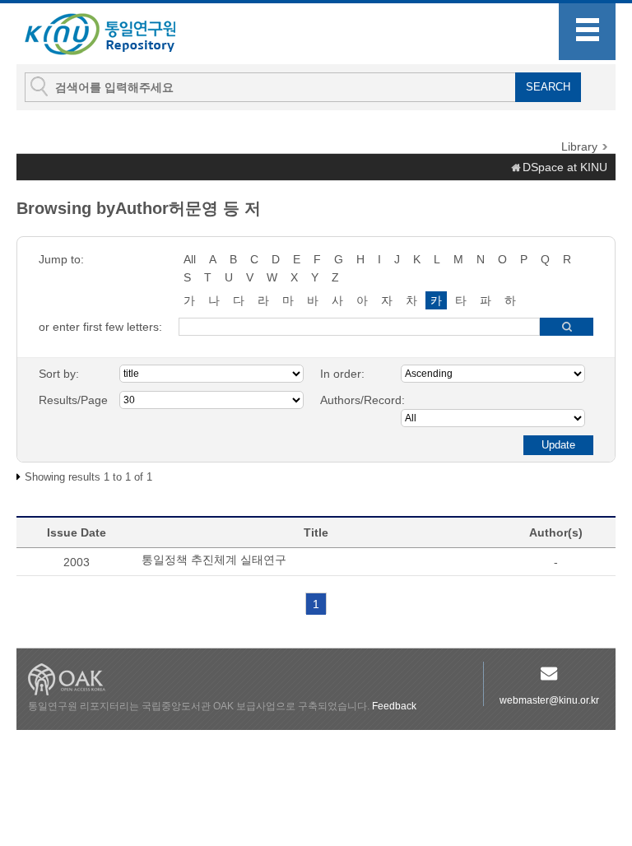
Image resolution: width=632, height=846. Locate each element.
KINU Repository (113, 34)
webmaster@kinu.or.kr (549, 700)
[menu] (587, 31)
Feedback (394, 706)
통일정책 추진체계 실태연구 (214, 559)
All (190, 259)
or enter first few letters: (100, 326)
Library (579, 146)
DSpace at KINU (565, 167)
